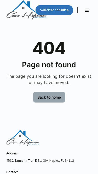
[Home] (18, 10)
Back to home (49, 97)
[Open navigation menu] (87, 10)
